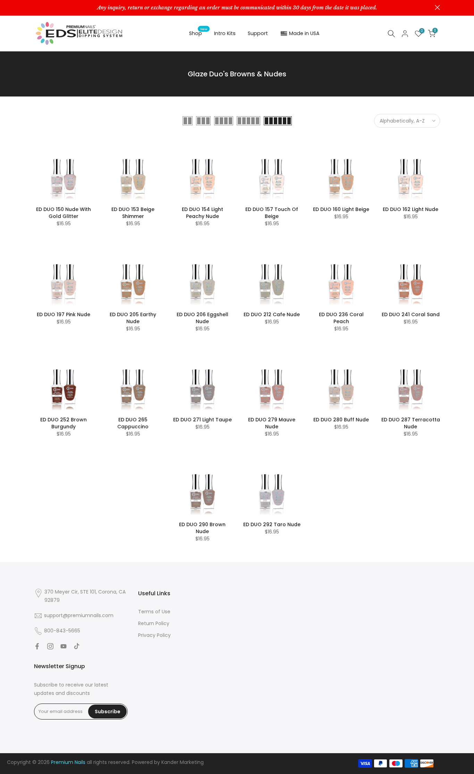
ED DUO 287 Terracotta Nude (410, 423)
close (36, 7)
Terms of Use (154, 611)
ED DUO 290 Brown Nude (202, 528)
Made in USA (304, 33)
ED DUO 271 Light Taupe (202, 419)
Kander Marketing (182, 762)
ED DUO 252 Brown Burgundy (63, 423)
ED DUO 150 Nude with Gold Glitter (63, 213)
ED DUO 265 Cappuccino (133, 423)
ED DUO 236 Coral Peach (341, 318)
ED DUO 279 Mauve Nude (271, 423)
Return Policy (153, 623)
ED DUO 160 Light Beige (341, 209)
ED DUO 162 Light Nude (410, 209)
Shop (198, 33)
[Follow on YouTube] (63, 646)
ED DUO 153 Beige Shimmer (132, 213)
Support (258, 33)
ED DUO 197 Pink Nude (63, 314)
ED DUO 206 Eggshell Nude (202, 318)
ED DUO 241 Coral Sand (411, 314)
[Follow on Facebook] (37, 646)
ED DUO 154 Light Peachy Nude (202, 213)
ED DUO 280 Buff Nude (341, 419)
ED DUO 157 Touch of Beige (271, 213)
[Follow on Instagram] (50, 646)
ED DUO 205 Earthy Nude (133, 318)
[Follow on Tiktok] (77, 646)
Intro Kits (225, 33)
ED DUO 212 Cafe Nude (272, 314)
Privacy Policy (154, 635)
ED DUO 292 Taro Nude (272, 524)
